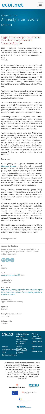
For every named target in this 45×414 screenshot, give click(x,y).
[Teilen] (8, 260)
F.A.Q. (4, 352)
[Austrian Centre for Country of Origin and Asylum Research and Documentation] (33, 386)
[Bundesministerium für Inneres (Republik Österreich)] (29, 393)
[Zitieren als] (3, 260)
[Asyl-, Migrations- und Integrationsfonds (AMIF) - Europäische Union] (14, 393)
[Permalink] (12, 260)
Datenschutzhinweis (9, 355)
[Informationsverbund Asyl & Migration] (24, 400)
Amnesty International (9, 275)
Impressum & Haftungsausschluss (14, 349)
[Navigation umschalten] (40, 4)
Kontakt (5, 347)
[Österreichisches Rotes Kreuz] (17, 386)
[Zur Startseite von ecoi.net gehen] (12, 5)
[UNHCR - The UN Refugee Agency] (24, 407)
